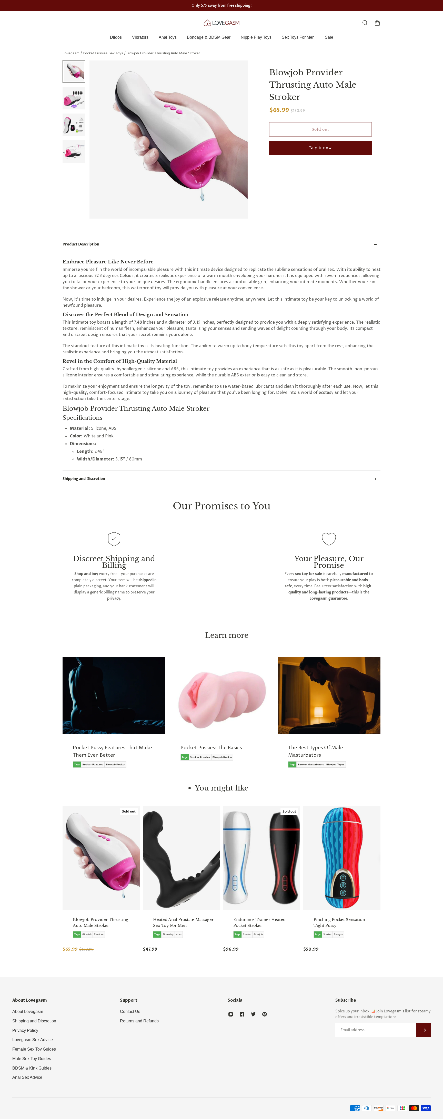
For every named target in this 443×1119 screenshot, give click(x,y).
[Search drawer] (365, 22)
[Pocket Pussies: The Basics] (221, 712)
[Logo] (221, 22)
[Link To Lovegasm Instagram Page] (230, 1014)
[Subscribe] (423, 1030)
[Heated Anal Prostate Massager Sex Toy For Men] (181, 858)
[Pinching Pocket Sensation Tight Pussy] (341, 858)
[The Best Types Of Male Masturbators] (329, 716)
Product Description (81, 244)
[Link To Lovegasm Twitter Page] (253, 1014)
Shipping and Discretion (84, 478)
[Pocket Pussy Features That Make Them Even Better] (114, 716)
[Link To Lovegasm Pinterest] (264, 1014)
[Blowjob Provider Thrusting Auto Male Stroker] (101, 858)
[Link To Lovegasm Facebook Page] (242, 1014)
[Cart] (377, 22)
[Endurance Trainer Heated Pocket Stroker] (261, 858)
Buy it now (320, 148)
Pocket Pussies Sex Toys (103, 53)
